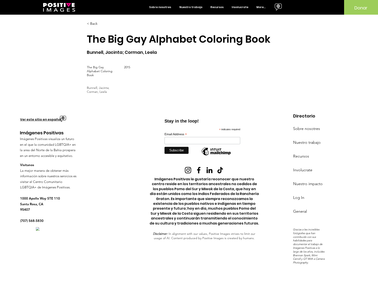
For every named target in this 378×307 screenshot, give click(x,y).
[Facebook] (198, 170)
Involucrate (302, 170)
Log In (298, 197)
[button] (161, 7)
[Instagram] (188, 170)
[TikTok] (220, 170)
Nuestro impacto (308, 183)
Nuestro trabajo (307, 142)
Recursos (301, 156)
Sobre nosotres (306, 128)
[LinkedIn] (209, 170)
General (300, 211)
